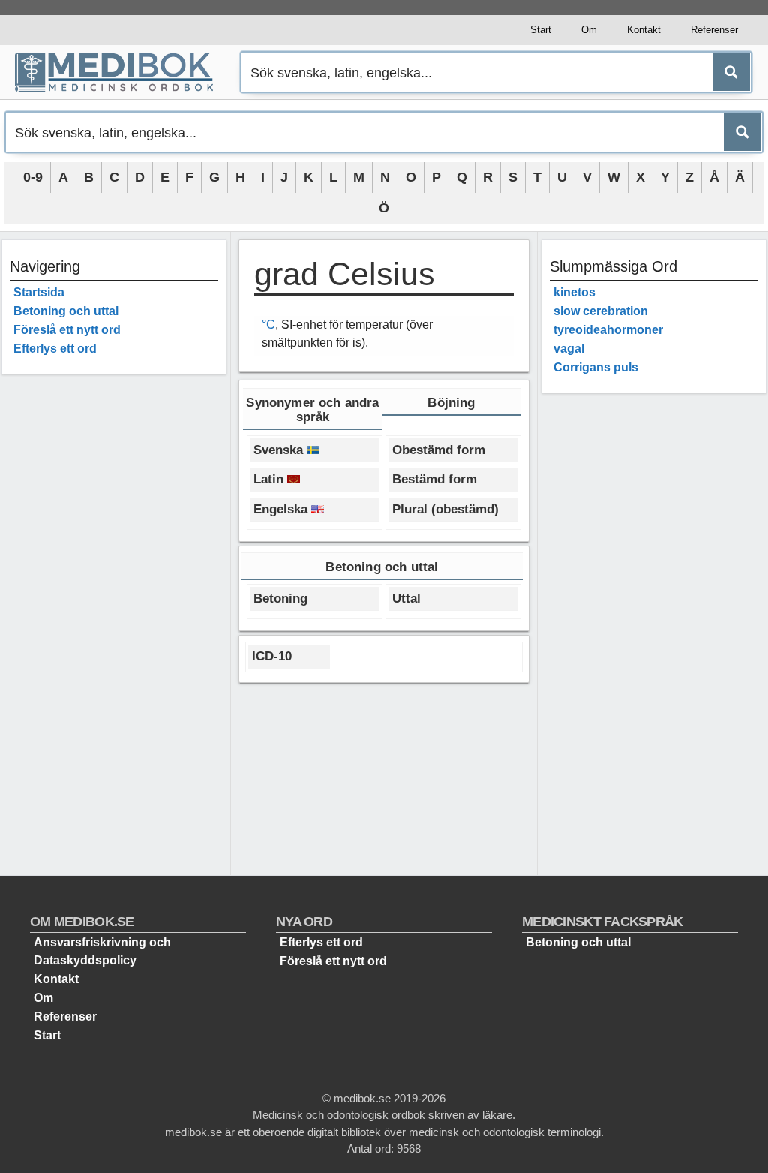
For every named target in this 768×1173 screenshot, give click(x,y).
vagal (569, 348)
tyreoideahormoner (608, 329)
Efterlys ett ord (55, 348)
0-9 (33, 177)
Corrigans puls (596, 367)
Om (589, 29)
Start (540, 29)
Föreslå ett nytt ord (67, 329)
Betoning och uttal (66, 311)
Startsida (39, 292)
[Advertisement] (114, 611)
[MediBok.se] (120, 72)
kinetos (575, 292)
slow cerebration (601, 311)
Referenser (714, 29)
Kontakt (644, 29)
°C (268, 324)
